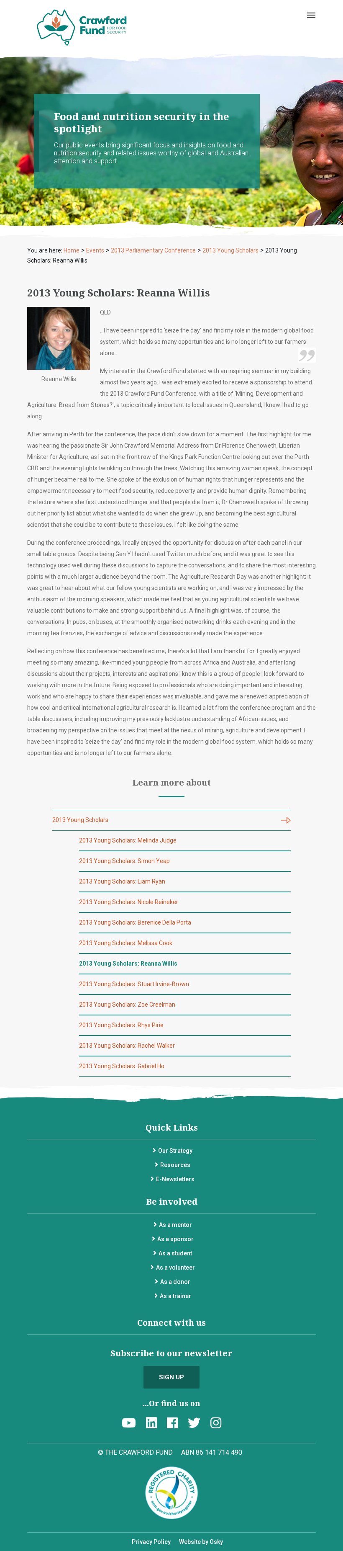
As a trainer (175, 1296)
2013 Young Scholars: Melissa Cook (125, 943)
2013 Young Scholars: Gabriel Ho (121, 1066)
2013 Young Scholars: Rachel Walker (127, 1045)
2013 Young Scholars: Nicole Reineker (128, 902)
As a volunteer (175, 1267)
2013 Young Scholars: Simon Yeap (124, 861)
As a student (175, 1253)
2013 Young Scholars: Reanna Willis (128, 963)
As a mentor (175, 1224)
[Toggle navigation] (311, 15)
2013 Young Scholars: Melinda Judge (128, 840)
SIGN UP (171, 1377)
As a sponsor (175, 1239)
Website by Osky (201, 1541)
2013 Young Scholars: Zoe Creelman (127, 1004)
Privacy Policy (151, 1541)
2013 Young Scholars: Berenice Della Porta (135, 922)
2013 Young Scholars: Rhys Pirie (121, 1025)
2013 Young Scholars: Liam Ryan (122, 881)
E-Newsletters (175, 1179)
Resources (175, 1165)
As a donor (175, 1281)
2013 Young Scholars (80, 820)
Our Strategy (175, 1150)
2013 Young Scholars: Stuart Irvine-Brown (134, 984)
